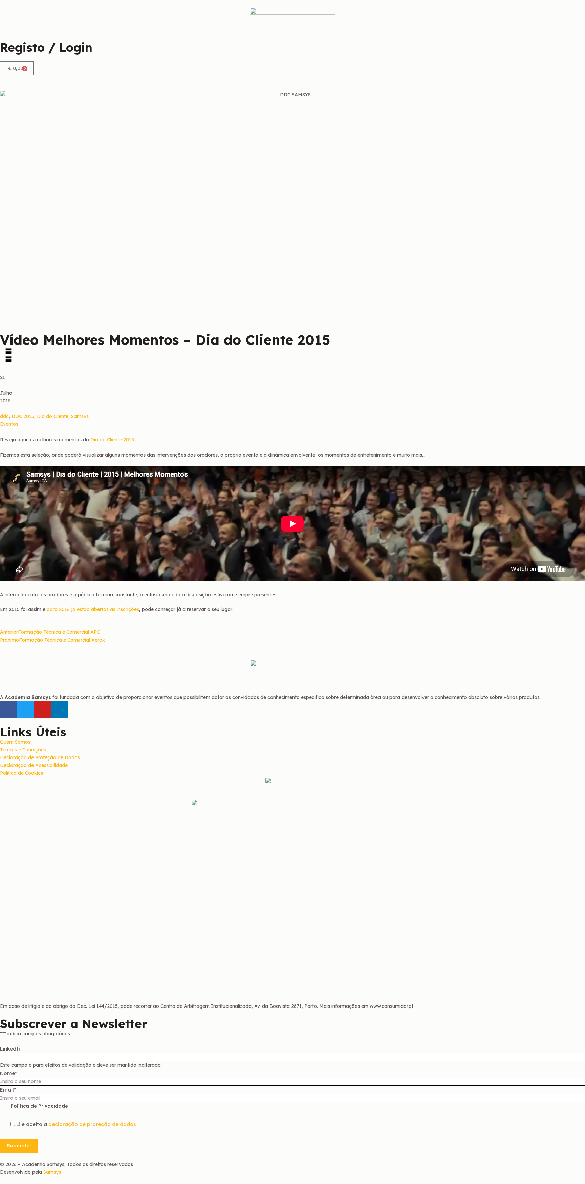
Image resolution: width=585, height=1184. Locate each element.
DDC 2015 (23, 416)
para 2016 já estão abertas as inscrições (93, 609)
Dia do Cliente (52, 416)
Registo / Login (46, 47)
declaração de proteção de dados (92, 1124)
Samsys (80, 416)
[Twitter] (25, 709)
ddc (4, 416)
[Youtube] (42, 709)
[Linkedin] (59, 709)
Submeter (19, 1145)
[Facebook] (8, 709)
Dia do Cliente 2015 (112, 440)
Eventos (9, 424)
